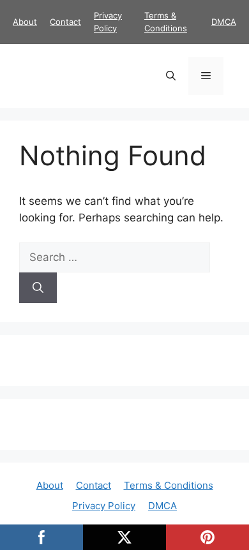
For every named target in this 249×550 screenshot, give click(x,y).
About (25, 22)
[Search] (38, 287)
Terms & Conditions (168, 485)
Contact (65, 22)
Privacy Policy (103, 506)
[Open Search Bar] (170, 76)
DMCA (223, 22)
